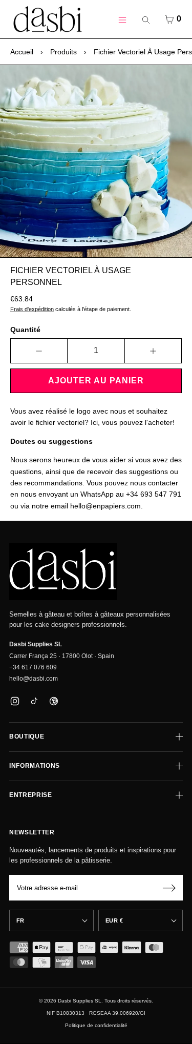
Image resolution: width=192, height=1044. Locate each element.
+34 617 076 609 (33, 667)
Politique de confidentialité (96, 1025)
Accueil (21, 52)
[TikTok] (34, 701)
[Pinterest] (53, 701)
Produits (63, 52)
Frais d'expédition (32, 309)
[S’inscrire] (169, 887)
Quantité (25, 329)
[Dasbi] (63, 571)
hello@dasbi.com (33, 678)
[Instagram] (14, 701)
